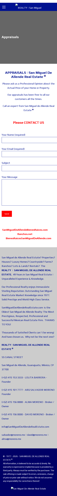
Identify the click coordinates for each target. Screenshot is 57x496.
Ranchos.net (24, 234)
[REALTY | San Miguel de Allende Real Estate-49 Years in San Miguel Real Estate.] (28, 6)
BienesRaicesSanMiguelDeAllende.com (28, 238)
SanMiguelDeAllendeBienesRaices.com (25, 229)
